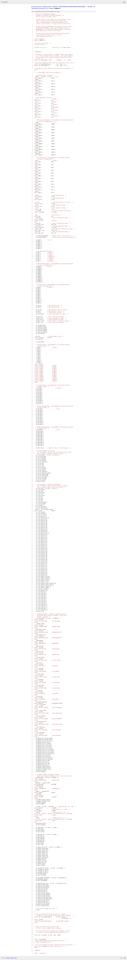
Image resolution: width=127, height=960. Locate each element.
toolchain (55, 6)
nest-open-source (36, 6)
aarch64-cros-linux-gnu (38, 8)
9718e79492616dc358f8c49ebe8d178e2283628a (72, 6)
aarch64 (90, 6)
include (51, 8)
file (58, 11)
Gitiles (8, 958)
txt (121, 957)
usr (94, 6)
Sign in (124, 2)
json (125, 957)
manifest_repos (46, 6)
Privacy (11, 958)
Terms (15, 958)
